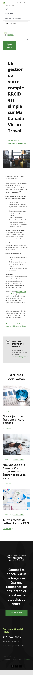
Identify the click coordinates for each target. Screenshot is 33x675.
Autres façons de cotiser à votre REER (16, 521)
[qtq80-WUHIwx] (16, 490)
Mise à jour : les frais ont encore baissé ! (13, 419)
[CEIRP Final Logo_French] (9, 31)
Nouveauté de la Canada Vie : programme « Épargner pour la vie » (14, 471)
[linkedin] (20, 666)
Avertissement (26, 659)
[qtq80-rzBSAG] (16, 386)
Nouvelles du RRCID (20, 143)
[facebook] (12, 666)
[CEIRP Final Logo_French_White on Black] (16, 552)
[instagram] (16, 666)
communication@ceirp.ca (20, 357)
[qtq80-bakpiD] (16, 435)
